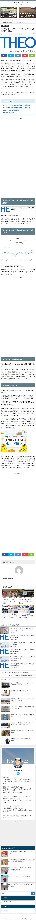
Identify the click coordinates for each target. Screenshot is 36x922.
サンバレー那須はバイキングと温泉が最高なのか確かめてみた (21, 675)
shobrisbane (8, 578)
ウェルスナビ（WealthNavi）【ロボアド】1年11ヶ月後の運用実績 (15, 672)
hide (11, 101)
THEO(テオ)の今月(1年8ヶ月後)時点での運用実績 (16, 107)
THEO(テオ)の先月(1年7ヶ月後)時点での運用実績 (16, 105)
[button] (2, 12)
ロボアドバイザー (5, 25)
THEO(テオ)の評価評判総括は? (11, 110)
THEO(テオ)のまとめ (8, 112)
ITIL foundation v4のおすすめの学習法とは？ (19, 876)
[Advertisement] (18, 138)
